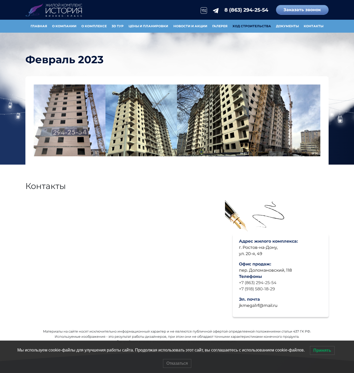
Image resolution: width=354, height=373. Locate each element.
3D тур (118, 26)
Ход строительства (251, 26)
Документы (287, 26)
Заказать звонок (302, 9)
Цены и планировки (148, 26)
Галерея (220, 26)
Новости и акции (190, 26)
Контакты (313, 26)
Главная (39, 26)
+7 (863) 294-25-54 (258, 282)
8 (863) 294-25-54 (246, 10)
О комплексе (94, 26)
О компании (64, 26)
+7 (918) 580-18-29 (257, 288)
